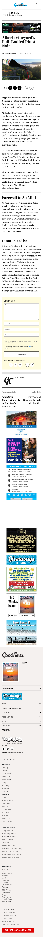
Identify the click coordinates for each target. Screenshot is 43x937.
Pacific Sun (6, 792)
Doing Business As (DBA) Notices (7, 897)
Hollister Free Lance (9, 837)
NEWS (4, 704)
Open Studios (6, 809)
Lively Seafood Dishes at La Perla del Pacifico (32, 400)
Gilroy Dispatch (7, 831)
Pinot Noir (21, 360)
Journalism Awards (9, 915)
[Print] (32, 88)
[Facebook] (10, 88)
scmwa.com (32, 291)
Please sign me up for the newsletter (17, 347)
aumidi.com (16, 231)
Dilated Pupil (6, 804)
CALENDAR (6, 726)
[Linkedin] (20, 88)
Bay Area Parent (7, 801)
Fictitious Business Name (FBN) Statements (6, 890)
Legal (4, 878)
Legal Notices (7, 885)
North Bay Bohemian (5, 787)
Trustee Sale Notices (6, 902)
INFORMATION (7, 688)
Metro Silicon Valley (6, 781)
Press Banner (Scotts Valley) (12, 849)
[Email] (26, 88)
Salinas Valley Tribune (10, 851)
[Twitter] (15, 88)
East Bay (5, 806)
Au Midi (16, 360)
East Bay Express (5, 769)
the (32, 256)
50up (4, 798)
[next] (6, 15)
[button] (37, 4)
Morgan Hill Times (8, 846)
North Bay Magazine (5, 814)
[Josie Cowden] (9, 381)
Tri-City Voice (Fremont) (10, 857)
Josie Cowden (10, 53)
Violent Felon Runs (16, 15)
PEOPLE (5, 721)
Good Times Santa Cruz (6, 775)
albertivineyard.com (11, 188)
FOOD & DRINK (7, 717)
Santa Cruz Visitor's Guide (7, 820)
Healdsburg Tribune (9, 834)
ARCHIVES (25, 664)
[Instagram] (7, 748)
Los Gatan (5, 843)
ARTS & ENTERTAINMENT (11, 708)
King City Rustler (8, 840)
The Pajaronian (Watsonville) (12, 854)
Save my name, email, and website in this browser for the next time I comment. (21, 342)
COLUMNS (6, 713)
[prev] (3, 15)
